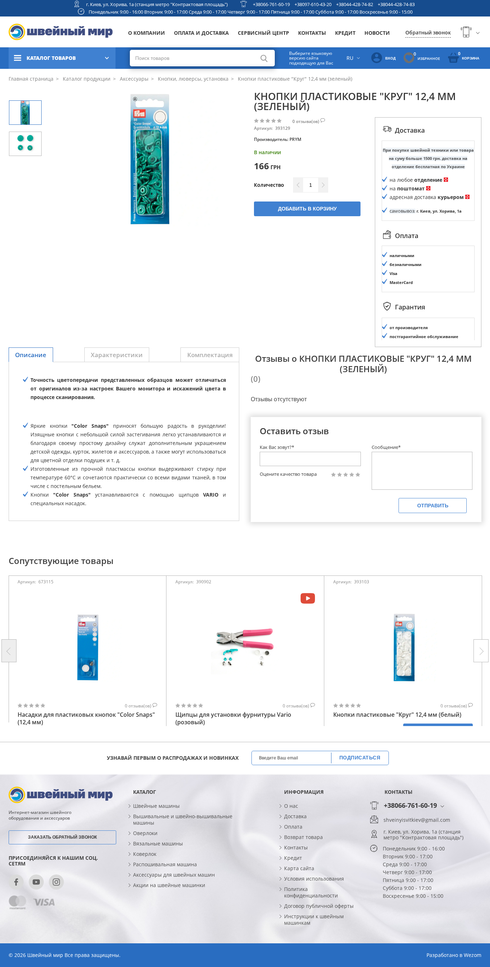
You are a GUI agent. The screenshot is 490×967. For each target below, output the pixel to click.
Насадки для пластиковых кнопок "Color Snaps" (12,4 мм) (86, 718)
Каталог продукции (85, 78)
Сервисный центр (263, 32)
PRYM (295, 139)
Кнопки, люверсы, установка (192, 78)
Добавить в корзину (307, 209)
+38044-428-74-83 (396, 4)
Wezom (472, 955)
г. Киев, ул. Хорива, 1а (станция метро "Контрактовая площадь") (157, 4)
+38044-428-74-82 (354, 4)
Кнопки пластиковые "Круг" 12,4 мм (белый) (397, 715)
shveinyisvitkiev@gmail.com (416, 820)
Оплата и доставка (201, 32)
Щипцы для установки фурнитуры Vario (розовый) (233, 718)
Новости (377, 32)
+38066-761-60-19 (271, 4)
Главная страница (31, 78)
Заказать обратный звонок (62, 837)
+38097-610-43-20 (313, 4)
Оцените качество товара (288, 474)
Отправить (432, 505)
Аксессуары (133, 78)
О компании (146, 32)
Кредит (345, 32)
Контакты (312, 32)
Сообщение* (386, 447)
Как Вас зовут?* (277, 447)
